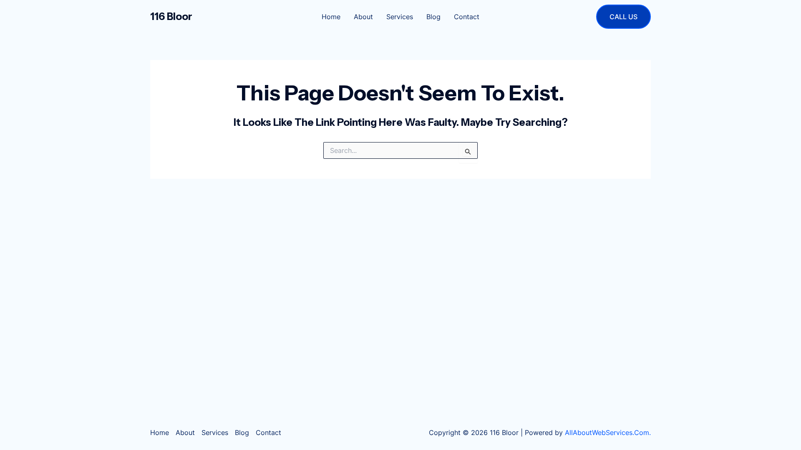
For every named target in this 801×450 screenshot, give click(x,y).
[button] (623, 17)
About (363, 16)
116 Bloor (171, 16)
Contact (466, 16)
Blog (433, 16)
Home (331, 16)
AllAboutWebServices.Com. (608, 432)
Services (399, 16)
